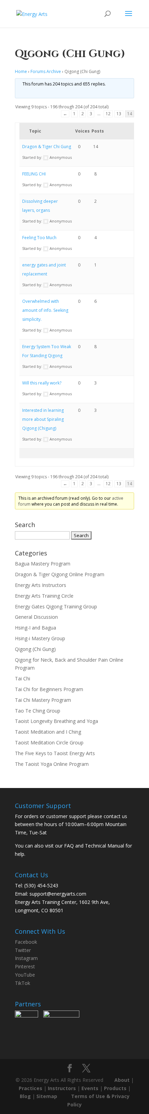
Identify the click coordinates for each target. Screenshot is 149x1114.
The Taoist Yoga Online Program (52, 764)
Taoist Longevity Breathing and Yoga (56, 721)
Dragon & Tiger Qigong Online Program (59, 574)
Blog (25, 1096)
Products (115, 1088)
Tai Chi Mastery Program (43, 700)
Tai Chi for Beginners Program (49, 689)
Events (89, 1088)
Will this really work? (41, 383)
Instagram (26, 958)
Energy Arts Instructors (40, 585)
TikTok (22, 983)
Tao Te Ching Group (37, 710)
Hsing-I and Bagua (35, 627)
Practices (30, 1088)
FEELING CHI (34, 174)
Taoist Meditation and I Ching (48, 731)
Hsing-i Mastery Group (40, 638)
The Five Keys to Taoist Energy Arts (55, 753)
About (122, 1080)
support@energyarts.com (57, 893)
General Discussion (36, 617)
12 (108, 114)
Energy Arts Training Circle (44, 595)
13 (118, 114)
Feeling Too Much (39, 238)
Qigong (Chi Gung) (35, 649)
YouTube (25, 974)
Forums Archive (45, 71)
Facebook (26, 942)
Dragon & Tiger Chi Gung (46, 147)
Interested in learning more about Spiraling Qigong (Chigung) (43, 419)
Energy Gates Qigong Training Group (56, 606)
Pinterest (25, 966)
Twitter (23, 950)
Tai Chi (22, 678)
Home (21, 71)
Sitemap (46, 1096)
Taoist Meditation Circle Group (49, 742)
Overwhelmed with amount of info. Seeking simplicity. (45, 310)
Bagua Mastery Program (42, 563)
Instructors (62, 1088)
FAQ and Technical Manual (94, 845)
